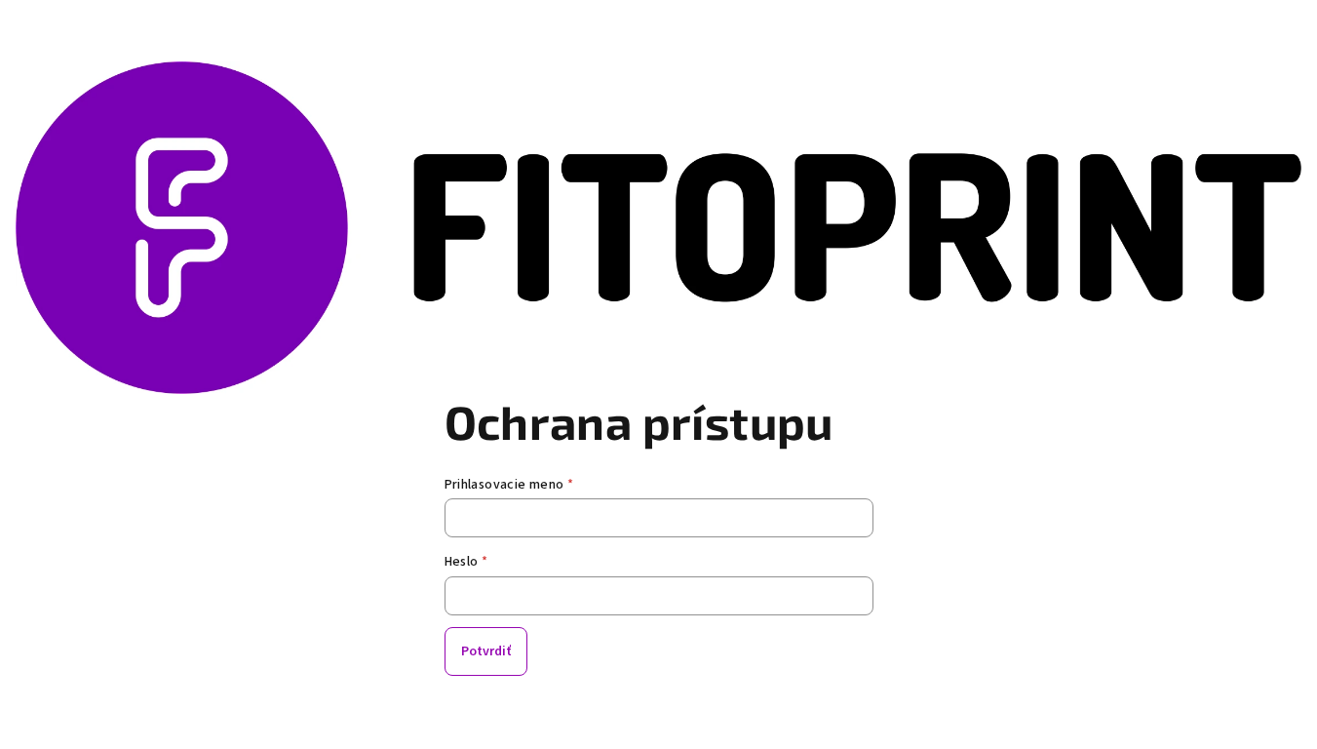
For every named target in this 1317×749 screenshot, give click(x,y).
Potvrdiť (486, 651)
